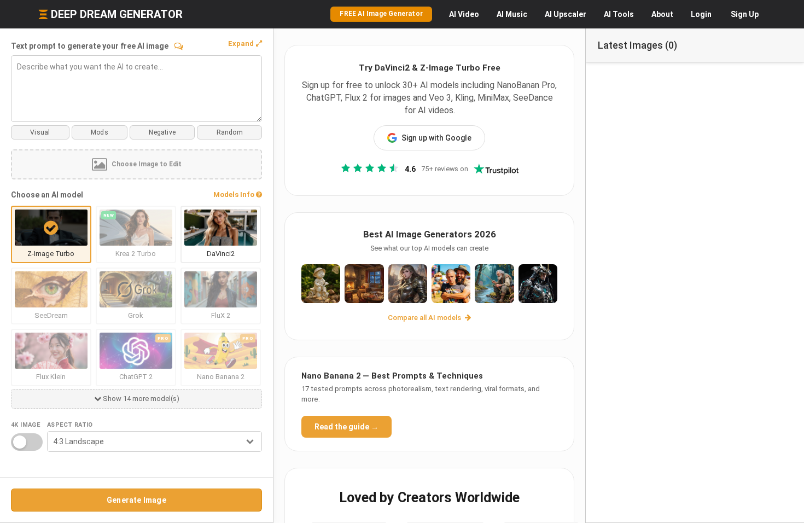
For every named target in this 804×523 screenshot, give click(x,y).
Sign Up (745, 14)
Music (512, 14)
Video (464, 14)
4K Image (25, 424)
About (662, 14)
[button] (245, 43)
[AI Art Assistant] (178, 46)
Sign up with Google (436, 137)
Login (701, 14)
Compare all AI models (425, 317)
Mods (99, 132)
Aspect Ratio (70, 424)
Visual (40, 132)
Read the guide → (346, 426)
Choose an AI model (47, 194)
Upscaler (565, 14)
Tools (619, 14)
